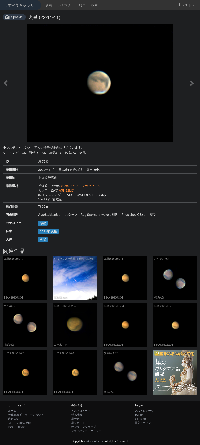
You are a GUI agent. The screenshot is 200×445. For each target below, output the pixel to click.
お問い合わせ (16, 426)
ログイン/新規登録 (19, 422)
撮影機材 (12, 186)
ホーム (12, 410)
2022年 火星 (48, 231)
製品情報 (76, 414)
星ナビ (75, 418)
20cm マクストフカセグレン (81, 185)
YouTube (140, 418)
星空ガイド (78, 422)
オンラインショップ (83, 426)
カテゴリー (65, 5)
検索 (94, 5)
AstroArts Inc (95, 441)
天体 (9, 239)
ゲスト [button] (186, 5)
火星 (43, 239)
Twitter (139, 414)
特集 (82, 5)
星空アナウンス (144, 422)
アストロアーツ (80, 410)
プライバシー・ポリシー (86, 431)
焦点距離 (12, 206)
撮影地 (10, 177)
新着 (49, 5)
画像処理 (12, 215)
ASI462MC (66, 190)
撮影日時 (12, 169)
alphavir (16, 17)
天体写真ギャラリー (20, 5)
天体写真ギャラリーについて (26, 414)
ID (7, 161)
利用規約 (13, 418)
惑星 (43, 223)
